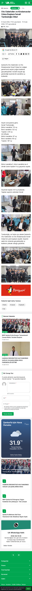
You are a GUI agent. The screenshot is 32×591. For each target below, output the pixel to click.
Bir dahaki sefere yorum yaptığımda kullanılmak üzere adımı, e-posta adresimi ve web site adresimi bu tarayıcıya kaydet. (16, 408)
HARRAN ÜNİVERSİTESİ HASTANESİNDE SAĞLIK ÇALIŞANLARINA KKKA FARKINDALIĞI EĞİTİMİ (16, 487)
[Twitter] (13, 555)
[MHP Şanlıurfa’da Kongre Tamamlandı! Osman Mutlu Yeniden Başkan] (16, 329)
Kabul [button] (28, 588)
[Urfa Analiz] (10, 2)
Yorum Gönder (7, 414)
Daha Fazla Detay (16, 455)
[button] (26, 2)
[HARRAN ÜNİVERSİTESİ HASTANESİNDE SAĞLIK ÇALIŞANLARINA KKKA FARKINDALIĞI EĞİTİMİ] (16, 353)
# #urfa (4, 305)
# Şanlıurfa (21, 305)
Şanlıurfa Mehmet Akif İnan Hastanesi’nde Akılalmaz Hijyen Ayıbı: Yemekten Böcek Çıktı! (15, 517)
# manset (12, 305)
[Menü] (2, 2)
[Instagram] (19, 555)
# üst (4, 309)
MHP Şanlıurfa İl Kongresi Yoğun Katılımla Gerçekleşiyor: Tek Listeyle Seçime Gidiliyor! (15, 502)
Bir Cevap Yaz (8, 373)
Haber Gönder (8, 545)
